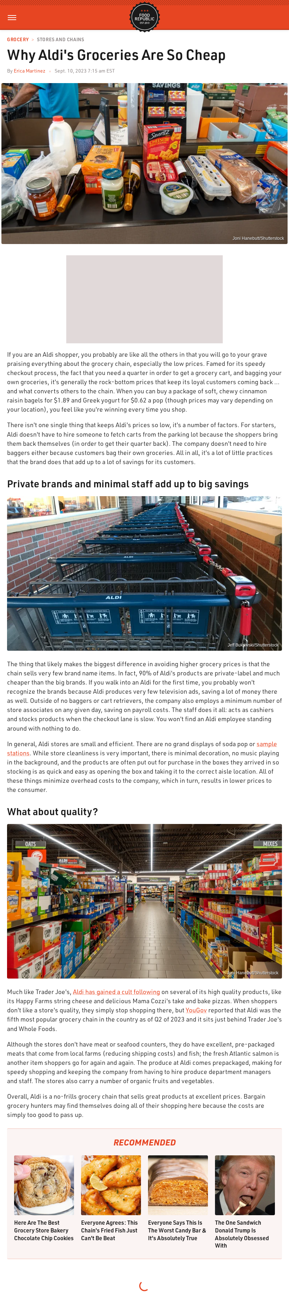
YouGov (196, 1010)
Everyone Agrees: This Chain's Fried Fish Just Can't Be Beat (109, 1230)
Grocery (18, 39)
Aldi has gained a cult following (116, 991)
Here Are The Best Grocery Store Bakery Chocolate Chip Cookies (44, 1230)
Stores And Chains (60, 39)
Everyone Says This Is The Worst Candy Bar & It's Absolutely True (177, 1230)
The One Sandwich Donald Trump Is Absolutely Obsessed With (242, 1234)
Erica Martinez (29, 71)
